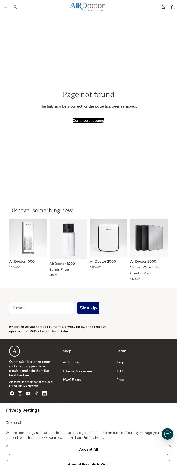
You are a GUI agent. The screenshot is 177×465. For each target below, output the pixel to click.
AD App (122, 371)
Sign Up (88, 308)
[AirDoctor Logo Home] (88, 7)
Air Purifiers (71, 362)
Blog (119, 362)
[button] (167, 434)
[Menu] (5, 7)
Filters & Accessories (77, 371)
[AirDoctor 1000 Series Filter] (68, 239)
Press (120, 379)
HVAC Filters (72, 379)
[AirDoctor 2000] (108, 238)
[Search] (15, 7)
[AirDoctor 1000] (28, 238)
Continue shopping (88, 120)
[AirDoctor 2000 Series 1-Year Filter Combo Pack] (149, 238)
